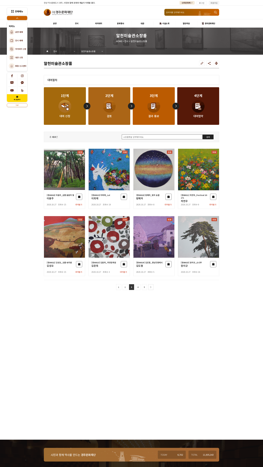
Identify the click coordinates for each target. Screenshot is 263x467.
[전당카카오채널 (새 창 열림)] (22, 83)
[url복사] (202, 63)
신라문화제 (186, 2)
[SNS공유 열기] (209, 63)
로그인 (201, 3)
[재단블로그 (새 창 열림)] (12, 83)
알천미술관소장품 (88, 51)
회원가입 (214, 3)
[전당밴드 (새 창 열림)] (22, 90)
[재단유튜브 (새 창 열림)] (12, 90)
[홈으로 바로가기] (47, 51)
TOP (17, 105)
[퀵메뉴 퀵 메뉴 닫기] (17, 18)
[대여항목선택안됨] (79, 197)
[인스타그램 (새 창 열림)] (22, 76)
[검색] (215, 12)
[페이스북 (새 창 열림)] (12, 76)
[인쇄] (216, 63)
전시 (55, 51)
